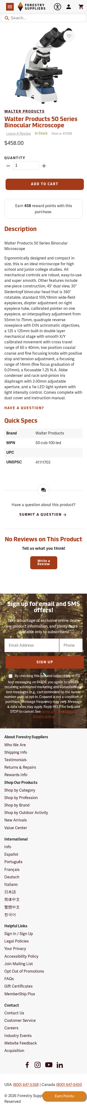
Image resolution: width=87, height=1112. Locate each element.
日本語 (10, 892)
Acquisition (14, 1050)
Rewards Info (15, 774)
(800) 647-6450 (69, 1084)
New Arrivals (15, 820)
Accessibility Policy (21, 956)
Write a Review (43, 563)
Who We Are (15, 744)
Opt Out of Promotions (24, 971)
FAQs (9, 978)
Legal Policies (16, 941)
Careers (11, 1028)
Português (13, 861)
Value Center (15, 827)
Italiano (11, 884)
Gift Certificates (18, 986)
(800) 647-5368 (26, 1084)
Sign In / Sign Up (18, 933)
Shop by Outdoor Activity (26, 812)
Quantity (14, 158)
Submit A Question (40, 515)
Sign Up (44, 662)
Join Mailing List (18, 963)
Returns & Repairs (20, 767)
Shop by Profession (21, 797)
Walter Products (24, 112)
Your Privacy (15, 948)
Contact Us (14, 1013)
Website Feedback (20, 1043)
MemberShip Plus (19, 994)
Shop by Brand (16, 805)
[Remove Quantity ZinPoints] (8, 166)
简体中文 (12, 899)
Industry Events (18, 1035)
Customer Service (20, 1020)
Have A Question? (24, 408)
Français (12, 869)
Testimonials (15, 759)
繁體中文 (12, 907)
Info (7, 846)
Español (11, 854)
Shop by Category (19, 790)
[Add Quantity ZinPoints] (44, 166)
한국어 (10, 914)
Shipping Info (15, 752)
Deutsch (11, 877)
